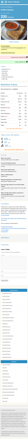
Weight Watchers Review (8, 317)
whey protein (19, 47)
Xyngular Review (6, 345)
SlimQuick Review (6, 348)
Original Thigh (5, 231)
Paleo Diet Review (6, 308)
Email (2, 275)
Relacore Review (6, 351)
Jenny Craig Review (7, 302)
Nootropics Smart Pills (7, 386)
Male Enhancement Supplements (10, 389)
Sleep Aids (4, 401)
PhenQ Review (5, 314)
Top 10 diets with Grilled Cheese (14, 128)
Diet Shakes (5, 370)
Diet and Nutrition (6, 364)
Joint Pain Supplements (7, 382)
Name (2, 271)
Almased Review (6, 342)
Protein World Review (7, 305)
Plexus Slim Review (7, 339)
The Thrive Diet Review (7, 335)
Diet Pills (4, 367)
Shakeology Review (7, 293)
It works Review (6, 332)
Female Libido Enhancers (8, 395)
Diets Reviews (5, 373)
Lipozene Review (6, 354)
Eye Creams (5, 379)
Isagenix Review (6, 299)
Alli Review (5, 323)
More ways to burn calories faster (14, 149)
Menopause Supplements (8, 392)
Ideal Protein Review (7, 311)
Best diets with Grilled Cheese (8, 52)
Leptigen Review (6, 329)
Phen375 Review (6, 326)
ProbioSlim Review (6, 357)
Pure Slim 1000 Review (7, 320)
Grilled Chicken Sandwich (7, 226)
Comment (2, 255)
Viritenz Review (6, 296)
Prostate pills (5, 398)
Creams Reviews (6, 376)
